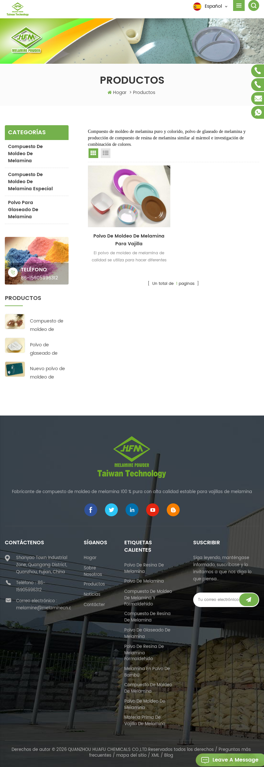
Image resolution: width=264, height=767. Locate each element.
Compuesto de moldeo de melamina (25, 153)
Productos (94, 584)
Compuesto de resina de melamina (147, 617)
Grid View (93, 153)
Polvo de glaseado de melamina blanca (44, 349)
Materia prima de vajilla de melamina (144, 720)
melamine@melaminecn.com (47, 608)
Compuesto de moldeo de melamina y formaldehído (148, 598)
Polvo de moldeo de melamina (144, 704)
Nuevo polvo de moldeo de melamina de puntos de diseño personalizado (47, 373)
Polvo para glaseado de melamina (23, 209)
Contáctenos (97, 605)
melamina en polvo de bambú (147, 672)
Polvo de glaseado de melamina (147, 633)
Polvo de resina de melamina (144, 568)
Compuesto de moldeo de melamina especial (30, 181)
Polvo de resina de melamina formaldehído (144, 653)
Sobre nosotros (93, 571)
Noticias (92, 594)
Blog (168, 755)
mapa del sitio (131, 755)
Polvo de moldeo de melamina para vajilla (129, 240)
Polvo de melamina (144, 581)
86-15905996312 (39, 278)
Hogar (120, 92)
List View (105, 153)
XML (155, 755)
